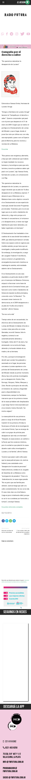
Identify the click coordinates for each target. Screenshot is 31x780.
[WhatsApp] (2, 34)
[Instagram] (16, 34)
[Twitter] (22, 34)
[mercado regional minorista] (15, 606)
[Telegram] (11, 34)
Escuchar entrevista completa (12, 507)
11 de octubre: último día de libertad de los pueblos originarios (22, 532)
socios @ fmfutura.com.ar (14, 777)
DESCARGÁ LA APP (13, 706)
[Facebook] (7, 34)
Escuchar (5, 149)
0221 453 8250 (11, 747)
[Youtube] (28, 34)
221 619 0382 (10, 741)
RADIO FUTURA (15, 15)
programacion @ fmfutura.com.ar (10, 770)
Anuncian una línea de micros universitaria (7, 531)
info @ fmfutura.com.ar (13, 762)
